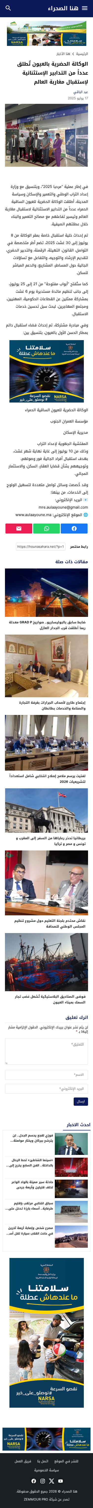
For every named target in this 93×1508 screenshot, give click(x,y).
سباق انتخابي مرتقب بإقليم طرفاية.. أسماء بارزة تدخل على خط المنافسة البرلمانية (30, 1209)
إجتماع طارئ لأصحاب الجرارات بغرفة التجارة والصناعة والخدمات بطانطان (52, 705)
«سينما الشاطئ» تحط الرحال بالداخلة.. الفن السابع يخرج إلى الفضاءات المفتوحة (31, 1165)
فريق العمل (23, 1461)
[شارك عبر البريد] (19, 529)
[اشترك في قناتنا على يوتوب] (60, 1481)
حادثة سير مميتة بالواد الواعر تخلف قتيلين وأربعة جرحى (32, 1184)
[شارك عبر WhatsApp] (46, 529)
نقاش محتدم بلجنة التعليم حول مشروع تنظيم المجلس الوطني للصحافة (50, 924)
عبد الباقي (80, 92)
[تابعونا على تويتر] (51, 1481)
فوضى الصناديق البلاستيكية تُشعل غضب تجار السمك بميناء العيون (50, 999)
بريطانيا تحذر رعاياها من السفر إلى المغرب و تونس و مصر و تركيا (51, 841)
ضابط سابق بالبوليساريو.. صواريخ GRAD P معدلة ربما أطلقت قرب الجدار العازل (47, 625)
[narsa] (46, 1333)
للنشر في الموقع (66, 1461)
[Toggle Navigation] (86, 8)
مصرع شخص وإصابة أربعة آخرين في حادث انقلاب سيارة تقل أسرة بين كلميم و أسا (29, 1233)
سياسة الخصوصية (46, 1470)
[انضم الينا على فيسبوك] (33, 1481)
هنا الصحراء (63, 8)
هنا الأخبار (63, 54)
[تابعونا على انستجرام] (42, 1481)
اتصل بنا (42, 1461)
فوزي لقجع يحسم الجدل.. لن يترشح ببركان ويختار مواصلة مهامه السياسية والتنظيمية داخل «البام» (32, 1143)
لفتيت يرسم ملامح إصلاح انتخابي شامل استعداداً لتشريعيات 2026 (47, 779)
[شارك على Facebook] (74, 529)
